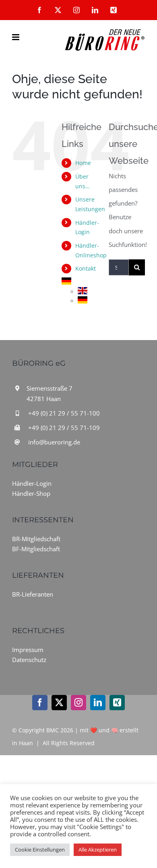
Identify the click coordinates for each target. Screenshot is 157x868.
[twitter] (59, 702)
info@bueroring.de (54, 442)
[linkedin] (97, 702)
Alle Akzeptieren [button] (97, 849)
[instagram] (78, 702)
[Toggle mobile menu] (16, 37)
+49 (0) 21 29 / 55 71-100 (64, 413)
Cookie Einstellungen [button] (40, 849)
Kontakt (85, 268)
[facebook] (40, 702)
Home (83, 163)
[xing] (117, 702)
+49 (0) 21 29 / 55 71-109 (64, 428)
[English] (82, 291)
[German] (66, 282)
